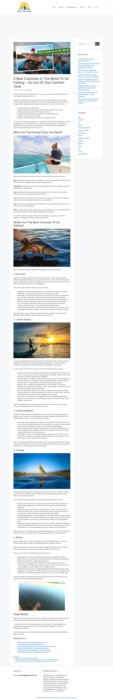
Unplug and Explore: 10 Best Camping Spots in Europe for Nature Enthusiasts (87, 88)
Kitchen (80, 135)
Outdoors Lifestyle (83, 138)
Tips (79, 148)
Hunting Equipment (71, 7)
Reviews (82, 7)
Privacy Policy (55, 697)
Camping (60, 7)
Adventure (18, 657)
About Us (74, 697)
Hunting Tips (82, 133)
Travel (89, 7)
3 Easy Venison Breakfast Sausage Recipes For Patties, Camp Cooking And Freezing (89, 65)
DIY (79, 122)
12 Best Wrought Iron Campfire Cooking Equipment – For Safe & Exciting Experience (37, 659)
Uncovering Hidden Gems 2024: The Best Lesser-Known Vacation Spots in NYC (36, 661)
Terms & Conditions (65, 697)
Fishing (96, 7)
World (36, 657)
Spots (32, 657)
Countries (23, 657)
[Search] (97, 44)
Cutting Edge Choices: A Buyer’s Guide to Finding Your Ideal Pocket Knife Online (88, 81)
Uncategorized (82, 154)
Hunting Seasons (83, 130)
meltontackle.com (54, 216)
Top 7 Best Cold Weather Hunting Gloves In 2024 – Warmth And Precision (88, 101)
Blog (79, 117)
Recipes (80, 141)
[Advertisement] (56, 26)
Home (53, 7)
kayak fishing (26, 100)
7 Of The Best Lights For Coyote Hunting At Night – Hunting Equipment (88, 94)
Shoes (80, 146)
